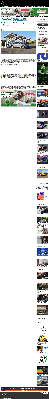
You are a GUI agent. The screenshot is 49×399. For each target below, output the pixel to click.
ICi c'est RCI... (39, 60)
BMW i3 (2, 75)
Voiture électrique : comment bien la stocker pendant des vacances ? (42, 266)
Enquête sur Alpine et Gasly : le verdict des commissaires (42, 129)
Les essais (24, 6)
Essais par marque (7, 6)
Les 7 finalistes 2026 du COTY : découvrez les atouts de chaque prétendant (42, 343)
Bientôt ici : (39, 320)
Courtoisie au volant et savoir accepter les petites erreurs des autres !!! (42, 245)
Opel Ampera (26, 74)
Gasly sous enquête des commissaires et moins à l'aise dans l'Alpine (42, 140)
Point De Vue (38, 6)
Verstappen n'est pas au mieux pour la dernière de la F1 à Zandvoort (42, 97)
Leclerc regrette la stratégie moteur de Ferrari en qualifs (42, 152)
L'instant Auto (33, 6)
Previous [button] (36, 188)
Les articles (12, 6)
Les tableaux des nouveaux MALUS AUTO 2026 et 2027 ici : (42, 375)
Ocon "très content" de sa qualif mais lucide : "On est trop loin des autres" (42, 118)
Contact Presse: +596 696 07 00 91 (6, 398)
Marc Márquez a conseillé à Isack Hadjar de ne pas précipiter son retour (42, 302)
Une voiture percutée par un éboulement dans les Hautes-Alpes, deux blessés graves (42, 187)
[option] (24, 12)
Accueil (2, 6)
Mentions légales (45, 393)
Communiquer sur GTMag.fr (44, 392)
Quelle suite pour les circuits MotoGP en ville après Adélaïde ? (42, 291)
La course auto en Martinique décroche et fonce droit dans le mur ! (42, 179)
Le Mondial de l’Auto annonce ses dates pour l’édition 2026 (42, 333)
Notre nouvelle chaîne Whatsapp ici (42, 365)
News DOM (45, 6)
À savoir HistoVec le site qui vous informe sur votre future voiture (42, 352)
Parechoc (28, 6)
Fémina (42, 6)
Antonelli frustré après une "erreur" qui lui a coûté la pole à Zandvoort (42, 107)
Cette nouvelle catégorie (4, 74)
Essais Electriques (18, 6)
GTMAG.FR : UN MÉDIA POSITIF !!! (42, 234)
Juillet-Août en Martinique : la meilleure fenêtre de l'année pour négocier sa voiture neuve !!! (42, 224)
